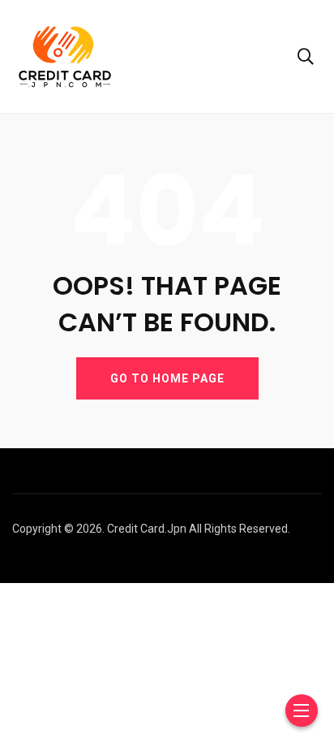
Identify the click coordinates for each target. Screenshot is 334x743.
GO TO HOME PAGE (167, 378)
